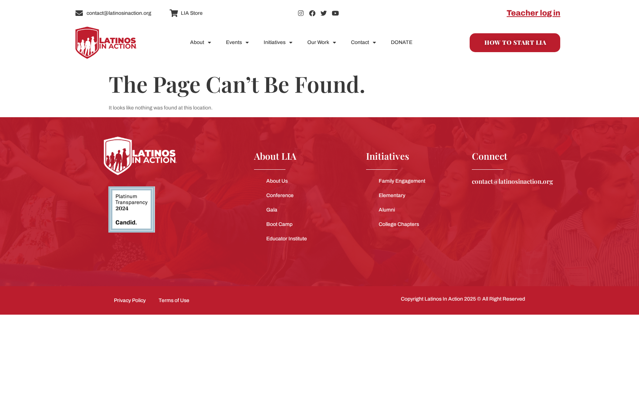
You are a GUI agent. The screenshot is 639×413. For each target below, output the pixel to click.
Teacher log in (533, 13)
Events (234, 42)
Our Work (318, 42)
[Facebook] (312, 13)
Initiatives (274, 42)
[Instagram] (301, 13)
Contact (360, 42)
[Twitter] (324, 13)
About (197, 42)
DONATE (401, 42)
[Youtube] (335, 13)
